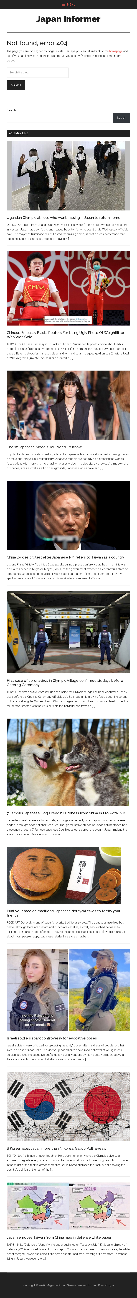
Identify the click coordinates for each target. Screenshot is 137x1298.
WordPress (98, 1285)
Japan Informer (68, 19)
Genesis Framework (78, 1285)
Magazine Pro (54, 1285)
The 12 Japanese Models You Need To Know (44, 447)
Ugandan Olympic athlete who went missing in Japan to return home (63, 217)
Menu (71, 4)
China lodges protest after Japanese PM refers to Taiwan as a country (65, 557)
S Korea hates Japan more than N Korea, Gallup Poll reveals (56, 1148)
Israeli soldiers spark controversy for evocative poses (52, 1038)
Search (11, 110)
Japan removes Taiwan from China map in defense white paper (59, 1237)
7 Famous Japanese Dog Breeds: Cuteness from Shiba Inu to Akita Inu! (66, 813)
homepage (116, 51)
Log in (110, 1285)
